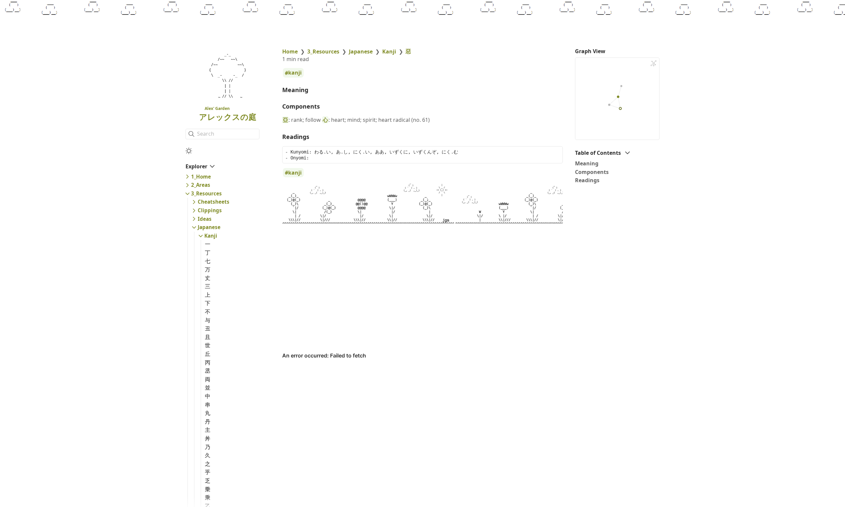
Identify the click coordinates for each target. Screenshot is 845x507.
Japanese (209, 227)
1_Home (201, 176)
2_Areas (200, 185)
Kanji (210, 235)
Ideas (205, 219)
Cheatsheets (213, 201)
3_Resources (206, 193)
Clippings (210, 210)
